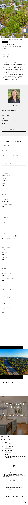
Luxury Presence (14, 489)
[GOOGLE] (21, 480)
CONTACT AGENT (14, 129)
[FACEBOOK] (7, 480)
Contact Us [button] (14, 426)
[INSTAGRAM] (10, 480)
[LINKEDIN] (14, 480)
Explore (14, 389)
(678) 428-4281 (5, 115)
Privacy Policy (19, 496)
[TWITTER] (17, 480)
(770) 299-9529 (8, 448)
